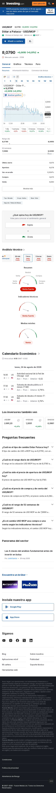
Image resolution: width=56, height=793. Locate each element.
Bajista (30, 225)
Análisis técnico (12, 249)
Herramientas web (10, 670)
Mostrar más (28, 189)
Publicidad (34, 659)
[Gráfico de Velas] (4, 76)
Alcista (30, 237)
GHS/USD (51, 420)
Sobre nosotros (36, 654)
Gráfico (17, 64)
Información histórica (21, 70)
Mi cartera (6, 664)
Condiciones (7, 760)
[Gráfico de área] (8, 76)
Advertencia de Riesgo (11, 776)
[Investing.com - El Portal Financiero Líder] (15, 3)
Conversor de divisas (40, 70)
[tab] (17, 258)
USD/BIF (7, 420)
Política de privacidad (10, 768)
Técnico (28, 64)
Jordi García (12, 558)
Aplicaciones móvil (10, 659)
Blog (4, 654)
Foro (38, 64)
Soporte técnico (37, 664)
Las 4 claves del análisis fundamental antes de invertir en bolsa (29, 553)
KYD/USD (29, 420)
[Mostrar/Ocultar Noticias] (17, 76)
